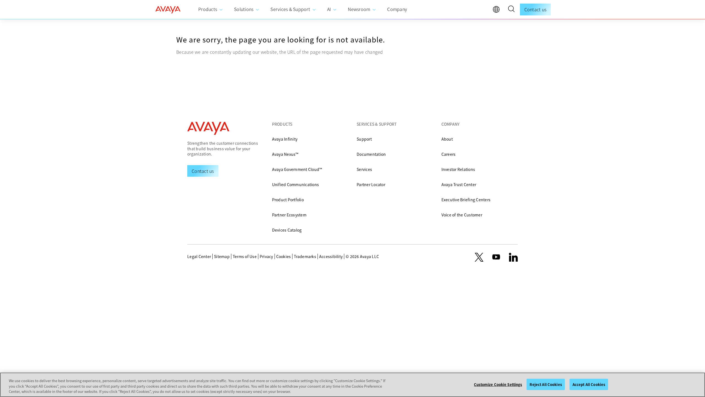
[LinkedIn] (513, 257)
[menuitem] (210, 9)
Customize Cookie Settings (498, 384)
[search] (511, 10)
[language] (497, 10)
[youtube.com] (496, 257)
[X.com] (479, 257)
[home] (168, 10)
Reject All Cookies (546, 384)
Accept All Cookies (589, 384)
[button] (511, 10)
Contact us (535, 9)
